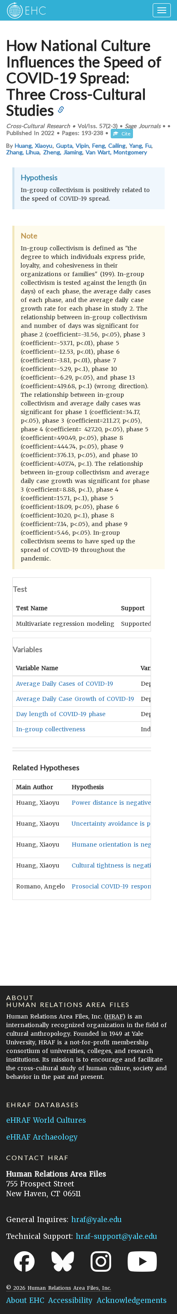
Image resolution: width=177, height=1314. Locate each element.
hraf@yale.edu (96, 1219)
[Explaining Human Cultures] (23, 10)
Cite (124, 133)
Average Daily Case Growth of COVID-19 (75, 699)
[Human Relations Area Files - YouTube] (142, 1261)
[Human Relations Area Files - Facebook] (24, 1261)
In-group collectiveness (50, 729)
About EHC (25, 1300)
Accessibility (70, 1300)
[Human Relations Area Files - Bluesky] (63, 1261)
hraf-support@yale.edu (116, 1236)
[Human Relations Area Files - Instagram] (100, 1261)
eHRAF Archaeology (42, 1137)
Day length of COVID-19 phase (60, 714)
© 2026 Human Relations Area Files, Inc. (58, 1288)
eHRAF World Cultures (46, 1120)
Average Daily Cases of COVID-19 (64, 683)
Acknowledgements (132, 1300)
